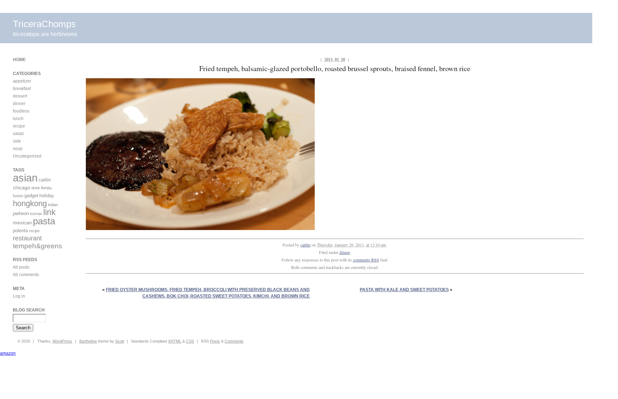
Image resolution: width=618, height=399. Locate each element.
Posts (215, 341)
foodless (21, 111)
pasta (44, 221)
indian (53, 205)
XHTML (174, 341)
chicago (21, 187)
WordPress (62, 341)
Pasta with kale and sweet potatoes (404, 289)
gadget (31, 195)
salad (18, 133)
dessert (20, 96)
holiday (46, 195)
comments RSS (366, 260)
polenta (20, 230)
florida (46, 188)
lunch (18, 118)
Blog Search (29, 310)
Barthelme (88, 341)
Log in (19, 296)
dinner (344, 252)
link (49, 212)
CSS (190, 341)
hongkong (30, 203)
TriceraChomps (44, 24)
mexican (22, 222)
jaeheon (21, 213)
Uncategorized (27, 156)
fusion (18, 196)
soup (18, 148)
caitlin (305, 245)
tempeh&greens (37, 246)
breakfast (22, 88)
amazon (8, 353)
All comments (26, 274)
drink (35, 188)
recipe (19, 126)
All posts (21, 267)
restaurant (27, 238)
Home (19, 59)
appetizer (22, 81)
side (17, 141)
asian (25, 178)
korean (36, 213)
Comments (234, 341)
